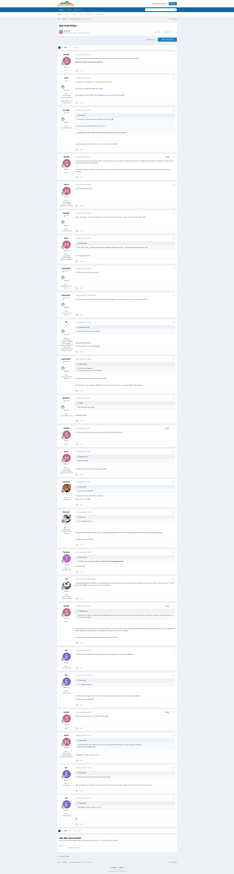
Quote (81, 70)
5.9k (67, 338)
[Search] (175, 9)
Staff (81, 14)
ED (66, 322)
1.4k (67, 666)
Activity (69, 9)
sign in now (99, 840)
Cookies (121, 867)
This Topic (167, 9)
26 (67, 126)
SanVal (68, 31)
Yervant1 (66, 482)
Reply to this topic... (75, 848)
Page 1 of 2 (77, 47)
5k (67, 414)
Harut (66, 184)
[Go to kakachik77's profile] (67, 275)
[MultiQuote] (76, 70)
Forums (59, 14)
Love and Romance (84, 33)
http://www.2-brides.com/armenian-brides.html (89, 62)
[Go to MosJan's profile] (67, 518)
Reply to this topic (167, 39)
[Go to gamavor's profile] (67, 404)
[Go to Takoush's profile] (67, 558)
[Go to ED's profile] (67, 329)
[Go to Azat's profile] (67, 84)
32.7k (67, 528)
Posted (83, 54)
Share (158, 32)
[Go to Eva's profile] (67, 585)
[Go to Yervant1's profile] (67, 488)
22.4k (67, 497)
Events (67, 14)
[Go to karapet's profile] (67, 116)
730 (67, 284)
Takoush (66, 552)
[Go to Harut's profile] (67, 191)
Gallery (74, 14)
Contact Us (113, 867)
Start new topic (150, 39)
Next (65, 47)
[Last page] (70, 47)
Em (66, 650)
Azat (66, 78)
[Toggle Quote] (78, 115)
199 (67, 70)
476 (67, 595)
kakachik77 (66, 268)
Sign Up (173, 3)
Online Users (89, 14)
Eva (66, 579)
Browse (61, 9)
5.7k (67, 200)
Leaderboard (100, 14)
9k (67, 93)
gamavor (66, 398)
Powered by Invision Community (117, 871)
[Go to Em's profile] (67, 657)
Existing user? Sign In (159, 3)
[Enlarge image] (110, 82)
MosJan (66, 512)
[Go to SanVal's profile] (61, 32)
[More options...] (173, 55)
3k (67, 568)
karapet (66, 110)
